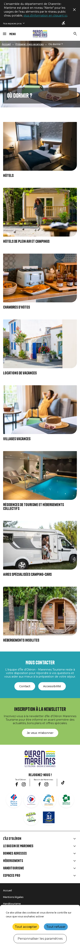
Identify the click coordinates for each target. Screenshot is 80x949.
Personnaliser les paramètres (40, 938)
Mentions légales (13, 897)
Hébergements (13, 861)
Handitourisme (13, 868)
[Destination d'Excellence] (31, 800)
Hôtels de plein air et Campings (26, 241)
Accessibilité (52, 686)
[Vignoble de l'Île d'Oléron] (66, 800)
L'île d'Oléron (12, 838)
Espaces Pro (11, 875)
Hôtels (8, 176)
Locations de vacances (20, 373)
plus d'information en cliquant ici (45, 15)
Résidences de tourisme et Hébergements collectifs (33, 507)
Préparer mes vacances (29, 44)
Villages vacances (16, 439)
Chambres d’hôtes (16, 307)
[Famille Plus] (49, 800)
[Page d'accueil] (40, 34)
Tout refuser (55, 927)
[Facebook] (17, 784)
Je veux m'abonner (40, 733)
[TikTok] (63, 783)
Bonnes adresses (15, 853)
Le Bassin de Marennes (18, 846)
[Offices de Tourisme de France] (14, 800)
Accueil (6, 44)
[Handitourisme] (63, 23)
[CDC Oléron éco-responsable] (31, 817)
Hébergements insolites (21, 640)
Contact (24, 686)
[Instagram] (24, 784)
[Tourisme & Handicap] (49, 817)
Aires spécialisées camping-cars (27, 574)
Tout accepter (26, 927)
